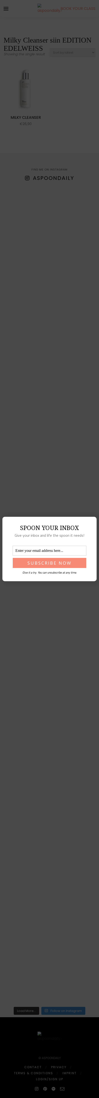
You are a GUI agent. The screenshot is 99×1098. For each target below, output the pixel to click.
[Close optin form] (90, 524)
